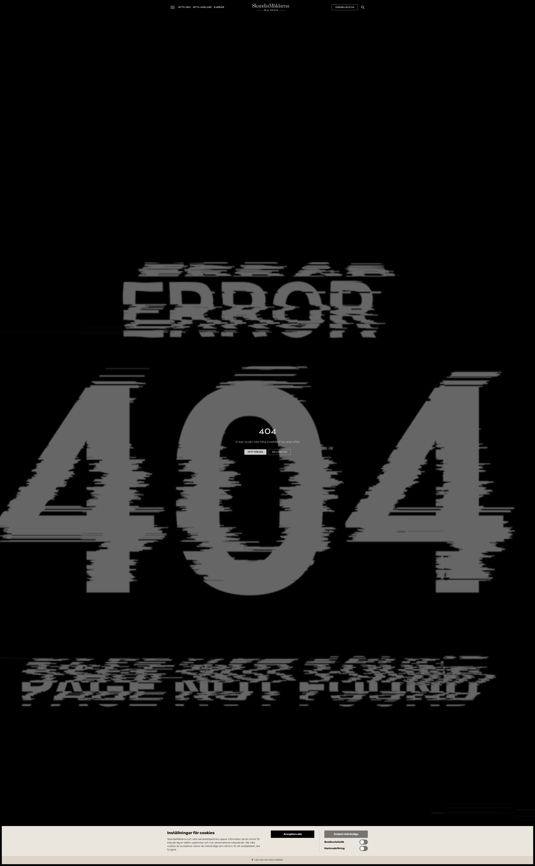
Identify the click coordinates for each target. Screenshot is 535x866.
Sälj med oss (279, 452)
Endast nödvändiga (346, 834)
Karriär (219, 7)
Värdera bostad (344, 7)
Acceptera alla (293, 834)
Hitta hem (184, 7)
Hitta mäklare (202, 7)
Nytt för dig (255, 452)
